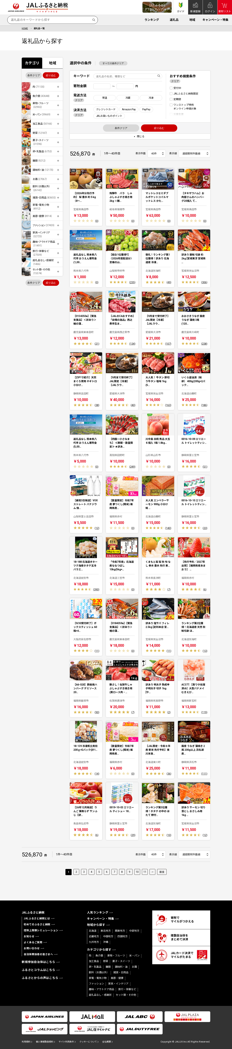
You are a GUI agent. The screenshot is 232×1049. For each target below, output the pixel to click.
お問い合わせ (32, 948)
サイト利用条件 (66, 1041)
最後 (161, 871)
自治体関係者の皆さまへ (38, 954)
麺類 (108, 966)
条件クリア (33, 75)
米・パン (134, 955)
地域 (192, 20)
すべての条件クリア (113, 63)
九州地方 (94, 942)
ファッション (96, 983)
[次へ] (152, 872)
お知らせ (29, 936)
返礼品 (174, 20)
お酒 (134, 966)
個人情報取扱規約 (44, 1041)
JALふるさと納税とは (37, 918)
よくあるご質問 (33, 942)
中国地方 (108, 936)
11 (144, 871)
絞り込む (51, 75)
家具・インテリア (118, 983)
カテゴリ (32, 63)
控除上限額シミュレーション (41, 930)
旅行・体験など (127, 989)
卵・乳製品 (95, 966)
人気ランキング (97, 912)
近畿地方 (94, 936)
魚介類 (99, 955)
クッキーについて (88, 1041)
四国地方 (122, 936)
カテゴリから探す (99, 949)
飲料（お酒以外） (99, 972)
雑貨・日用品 (121, 972)
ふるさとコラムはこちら (38, 970)
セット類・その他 (126, 994)
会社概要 (106, 1041)
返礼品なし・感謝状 (100, 994)
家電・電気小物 (98, 978)
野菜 (105, 961)
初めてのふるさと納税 (37, 924)
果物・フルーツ (116, 955)
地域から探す (96, 925)
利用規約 (26, 1041)
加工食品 (94, 961)
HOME (25, 28)
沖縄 (105, 942)
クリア (79, 100)
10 (137, 871)
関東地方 (120, 930)
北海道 (92, 930)
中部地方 (134, 930)
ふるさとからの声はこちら (40, 978)
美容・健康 (117, 978)
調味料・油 (121, 966)
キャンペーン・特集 (215, 20)
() (96, 221)
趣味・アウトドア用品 (101, 989)
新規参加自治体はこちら (38, 962)
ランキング (151, 20)
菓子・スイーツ (121, 961)
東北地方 (106, 930)
